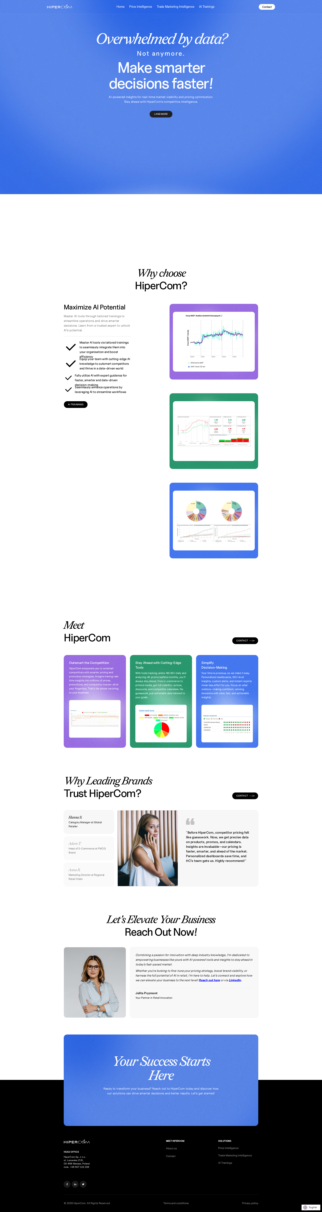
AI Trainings (206, 6)
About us (171, 1148)
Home (121, 6)
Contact (267, 7)
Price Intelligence (140, 6)
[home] (59, 6)
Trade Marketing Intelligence (175, 6)
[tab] (89, 822)
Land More (161, 114)
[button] (120, 7)
